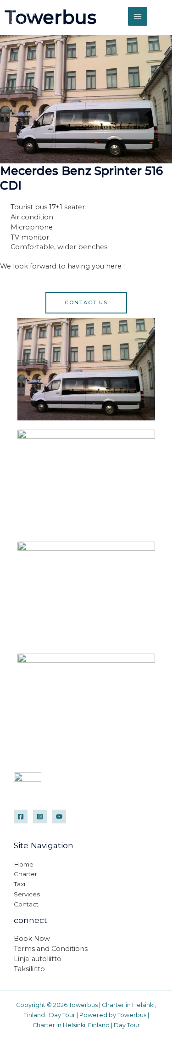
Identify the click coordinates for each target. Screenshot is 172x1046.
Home (23, 864)
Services (27, 894)
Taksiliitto (29, 969)
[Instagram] (40, 816)
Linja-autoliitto (37, 959)
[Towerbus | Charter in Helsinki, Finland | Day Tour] (23, 16)
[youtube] (59, 816)
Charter (25, 874)
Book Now (32, 938)
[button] (159, 16)
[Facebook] (21, 816)
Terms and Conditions (51, 949)
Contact (26, 904)
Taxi (19, 884)
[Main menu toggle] (137, 16)
